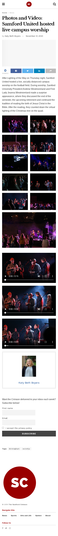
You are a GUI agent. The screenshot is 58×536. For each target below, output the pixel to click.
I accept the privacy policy (18, 428)
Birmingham (14, 449)
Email (4, 418)
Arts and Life (25, 516)
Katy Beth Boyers (13, 36)
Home (4, 13)
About (48, 516)
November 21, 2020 (34, 36)
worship (26, 449)
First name (7, 408)
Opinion (38, 516)
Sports (14, 516)
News (12, 13)
